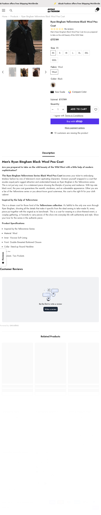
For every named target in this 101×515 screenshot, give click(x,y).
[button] (3, 72)
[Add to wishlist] (95, 109)
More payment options (75, 127)
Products (14, 16)
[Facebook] (38, 483)
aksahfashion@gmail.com (51, 474)
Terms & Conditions (74, 116)
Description (48, 153)
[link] (17, 386)
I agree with (59, 115)
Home (4, 16)
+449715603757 (56, 466)
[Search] (11, 10)
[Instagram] (45, 483)
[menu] (3, 10)
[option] (24, 42)
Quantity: (55, 104)
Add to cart (79, 109)
